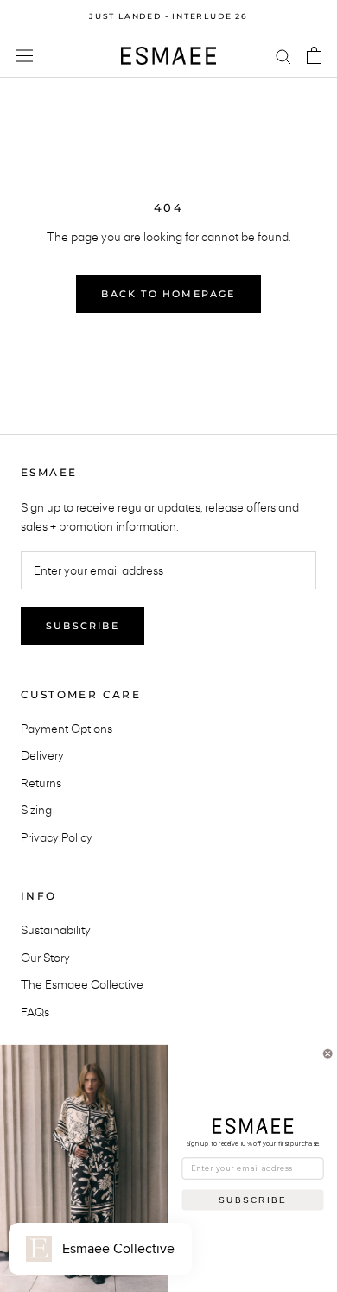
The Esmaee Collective (82, 984)
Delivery (42, 755)
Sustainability (56, 930)
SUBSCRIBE (252, 1199)
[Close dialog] (327, 1053)
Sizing (36, 810)
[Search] (283, 55)
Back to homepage (168, 294)
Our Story (45, 957)
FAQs (35, 1012)
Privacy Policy (56, 837)
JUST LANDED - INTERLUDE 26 (168, 16)
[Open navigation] (24, 55)
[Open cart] (314, 55)
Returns (41, 783)
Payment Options (66, 728)
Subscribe (82, 626)
